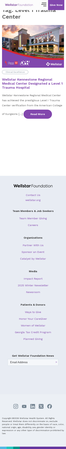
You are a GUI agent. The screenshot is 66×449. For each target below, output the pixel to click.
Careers (33, 225)
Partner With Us (33, 245)
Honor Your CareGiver (33, 318)
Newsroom (33, 292)
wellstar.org (33, 200)
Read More (37, 114)
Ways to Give (33, 312)
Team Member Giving (33, 218)
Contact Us (33, 195)
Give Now (56, 5)
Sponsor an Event (33, 252)
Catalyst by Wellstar (33, 258)
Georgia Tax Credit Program (33, 332)
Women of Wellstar (33, 325)
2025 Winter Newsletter (33, 285)
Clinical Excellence (15, 72)
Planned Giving (33, 339)
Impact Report (33, 278)
